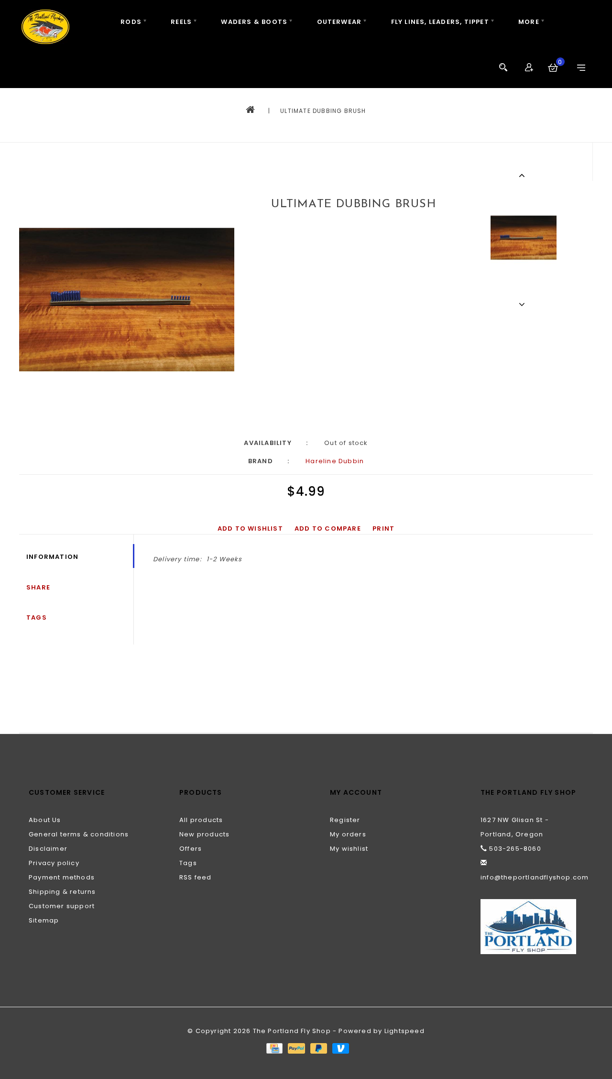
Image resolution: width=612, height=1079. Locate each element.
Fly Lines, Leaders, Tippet (440, 21)
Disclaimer (48, 848)
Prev (523, 175)
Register (345, 819)
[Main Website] (532, 926)
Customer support (62, 906)
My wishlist (349, 848)
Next (523, 304)
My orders (348, 834)
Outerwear (339, 21)
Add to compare (328, 528)
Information (52, 556)
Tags (36, 617)
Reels (181, 21)
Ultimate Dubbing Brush (323, 111)
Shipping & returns (62, 891)
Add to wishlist (250, 528)
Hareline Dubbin (335, 461)
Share (38, 587)
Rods (131, 21)
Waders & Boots (254, 21)
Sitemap (44, 920)
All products (201, 819)
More (528, 21)
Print (383, 528)
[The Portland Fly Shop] (45, 27)
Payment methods (62, 877)
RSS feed (195, 877)
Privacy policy (54, 863)
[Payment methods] (274, 1047)
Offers (190, 848)
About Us (45, 819)
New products (204, 834)
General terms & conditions (79, 834)
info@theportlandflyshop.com (535, 877)
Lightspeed (404, 1030)
